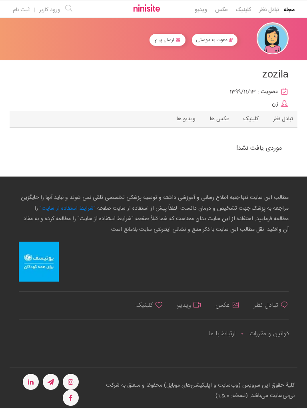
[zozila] (272, 38)
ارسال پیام (165, 40)
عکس (221, 10)
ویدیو (201, 10)
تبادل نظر (269, 10)
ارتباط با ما (221, 333)
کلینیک (243, 10)
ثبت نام (21, 10)
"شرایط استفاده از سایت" (67, 208)
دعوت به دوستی (212, 40)
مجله (289, 10)
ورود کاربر (49, 10)
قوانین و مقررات (269, 333)
